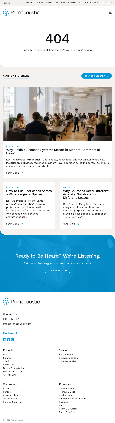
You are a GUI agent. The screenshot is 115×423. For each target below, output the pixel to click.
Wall (5, 354)
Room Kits (8, 364)
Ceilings (7, 358)
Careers (7, 391)
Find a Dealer (66, 395)
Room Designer (91, 3)
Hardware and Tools (14, 371)
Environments (66, 354)
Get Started (55, 270)
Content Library (95, 76)
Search (40, 3)
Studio (6, 361)
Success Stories (67, 361)
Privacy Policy (10, 395)
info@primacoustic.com (17, 323)
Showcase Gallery (68, 358)
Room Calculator (68, 408)
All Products (9, 374)
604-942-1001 (11, 318)
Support (30, 3)
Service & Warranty (13, 402)
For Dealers (52, 3)
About (6, 388)
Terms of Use (10, 398)
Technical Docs (67, 391)
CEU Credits (106, 3)
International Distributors (72, 398)
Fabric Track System (14, 368)
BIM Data (64, 405)
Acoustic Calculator (71, 3)
